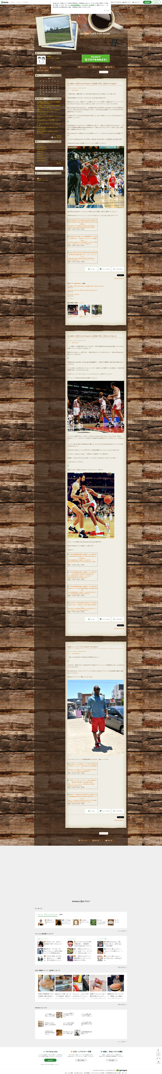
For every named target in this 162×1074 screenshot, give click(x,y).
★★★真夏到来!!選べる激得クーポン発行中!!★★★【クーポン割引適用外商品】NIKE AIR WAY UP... (82, 593)
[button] (158, 1062)
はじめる (50, 1060)
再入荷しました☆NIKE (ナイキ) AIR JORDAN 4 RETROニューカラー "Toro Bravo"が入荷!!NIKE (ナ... (82, 770)
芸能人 (61, 914)
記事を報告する (120, 278)
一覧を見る (58, 135)
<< (45, 78)
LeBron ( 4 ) (40, 151)
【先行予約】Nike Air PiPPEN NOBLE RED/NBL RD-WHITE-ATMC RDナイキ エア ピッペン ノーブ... (81, 259)
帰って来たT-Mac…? (42, 114)
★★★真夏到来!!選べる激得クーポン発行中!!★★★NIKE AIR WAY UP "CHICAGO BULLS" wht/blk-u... (82, 561)
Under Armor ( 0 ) (41, 158)
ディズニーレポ (71, 939)
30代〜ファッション (43, 939)
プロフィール (50, 58)
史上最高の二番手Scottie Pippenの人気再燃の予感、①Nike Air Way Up (85, 286)
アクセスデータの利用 (98, 1073)
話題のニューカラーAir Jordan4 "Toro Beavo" (82, 647)
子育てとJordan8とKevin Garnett (45, 111)
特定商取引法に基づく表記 (114, 1073)
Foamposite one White (73, 294)
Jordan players (76, 653)
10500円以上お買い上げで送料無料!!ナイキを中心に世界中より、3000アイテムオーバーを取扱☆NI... (82, 242)
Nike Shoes (75, 90)
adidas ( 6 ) (40, 153)
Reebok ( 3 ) (40, 156)
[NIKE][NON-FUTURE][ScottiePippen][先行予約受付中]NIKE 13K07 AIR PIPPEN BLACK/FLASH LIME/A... (81, 226)
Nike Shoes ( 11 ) (41, 147)
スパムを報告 (69, 1073)
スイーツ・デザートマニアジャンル (48, 914)
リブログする (119, 269)
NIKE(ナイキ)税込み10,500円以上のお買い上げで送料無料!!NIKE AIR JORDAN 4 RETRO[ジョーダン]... (82, 801)
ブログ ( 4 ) (40, 144)
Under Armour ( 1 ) (41, 160)
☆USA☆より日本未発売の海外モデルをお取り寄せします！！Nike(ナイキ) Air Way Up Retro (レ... (82, 609)
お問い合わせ (79, 1073)
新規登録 (147, 2)
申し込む (111, 1060)
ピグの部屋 (56, 58)
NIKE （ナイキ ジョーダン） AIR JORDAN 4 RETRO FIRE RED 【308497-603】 (81, 784)
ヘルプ (125, 1073)
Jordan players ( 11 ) (42, 149)
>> (52, 78)
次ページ (103, 72)
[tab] (48, 914)
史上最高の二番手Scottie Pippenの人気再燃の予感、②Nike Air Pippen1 (92, 84)
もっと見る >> (70, 298)
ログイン (156, 2)
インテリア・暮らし (102, 939)
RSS (40, 179)
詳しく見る (81, 1060)
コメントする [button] (105, 269)
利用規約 (88, 1073)
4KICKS (49, 56)
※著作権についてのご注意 (42, 180)
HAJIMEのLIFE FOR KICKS (95, 33)
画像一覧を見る (57, 137)
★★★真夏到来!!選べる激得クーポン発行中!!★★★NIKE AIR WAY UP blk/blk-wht (79, 576)
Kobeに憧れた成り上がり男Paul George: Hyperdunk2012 (82, 290)
